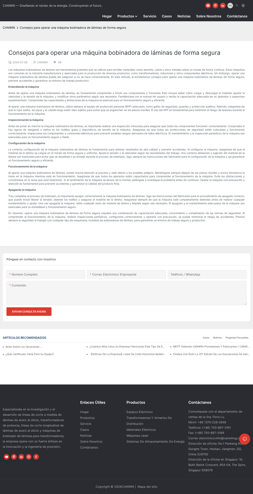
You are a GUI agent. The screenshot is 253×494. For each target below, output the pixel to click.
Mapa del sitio (147, 486)
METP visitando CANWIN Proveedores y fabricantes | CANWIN (211, 346)
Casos (206, 337)
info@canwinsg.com (230, 438)
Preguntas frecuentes (237, 337)
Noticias (217, 337)
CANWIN (9, 27)
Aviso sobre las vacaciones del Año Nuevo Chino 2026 (24, 346)
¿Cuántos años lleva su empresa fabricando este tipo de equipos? (128, 346)
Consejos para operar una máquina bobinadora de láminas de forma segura (73, 27)
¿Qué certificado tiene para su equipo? (30, 354)
